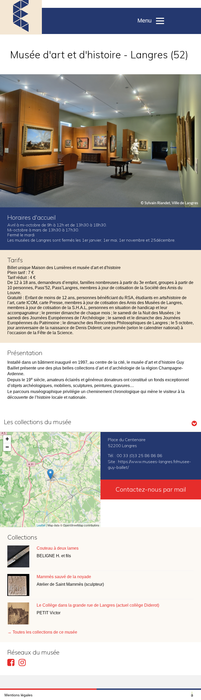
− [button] (7, 447)
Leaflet (41, 525)
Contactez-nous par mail (150, 489)
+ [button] (7, 439)
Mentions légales (18, 695)
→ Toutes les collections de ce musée (42, 632)
